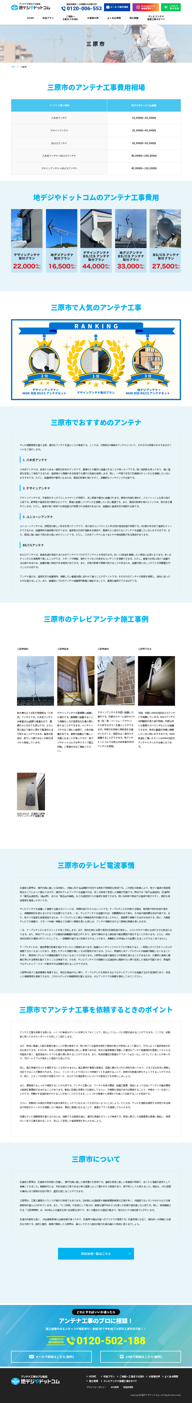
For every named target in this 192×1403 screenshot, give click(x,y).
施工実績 (134, 18)
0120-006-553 (84, 9)
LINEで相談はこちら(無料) (144, 1356)
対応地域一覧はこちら (96, 1253)
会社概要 (115, 1386)
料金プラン (48, 18)
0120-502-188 (111, 1341)
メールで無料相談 (119, 7)
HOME (30, 18)
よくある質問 (114, 18)
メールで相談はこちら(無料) (55, 1356)
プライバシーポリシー (96, 1386)
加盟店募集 (128, 1386)
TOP (13, 66)
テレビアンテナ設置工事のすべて (156, 18)
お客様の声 (92, 18)
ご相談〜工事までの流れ (70, 18)
